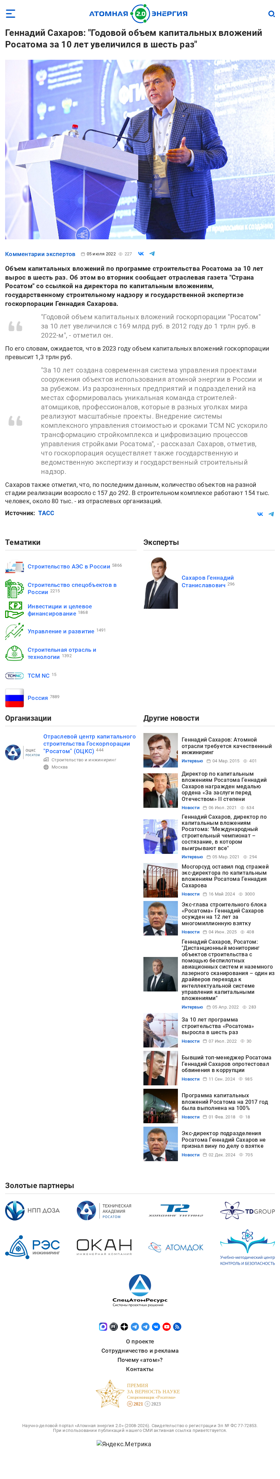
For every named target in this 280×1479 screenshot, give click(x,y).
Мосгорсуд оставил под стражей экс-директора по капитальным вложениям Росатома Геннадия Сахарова (225, 876)
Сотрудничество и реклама (140, 1350)
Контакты (140, 1369)
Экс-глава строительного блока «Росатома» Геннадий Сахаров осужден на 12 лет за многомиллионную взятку (224, 914)
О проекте (140, 1341)
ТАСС (46, 513)
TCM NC (39, 675)
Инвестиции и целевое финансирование (60, 610)
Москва (60, 767)
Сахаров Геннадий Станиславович (208, 581)
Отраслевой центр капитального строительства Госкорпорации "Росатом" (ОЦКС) (89, 744)
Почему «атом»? (140, 1359)
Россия (38, 697)
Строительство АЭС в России (69, 566)
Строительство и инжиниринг (84, 759)
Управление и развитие (61, 631)
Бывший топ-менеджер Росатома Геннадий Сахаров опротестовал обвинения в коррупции (227, 1063)
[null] (141, 253)
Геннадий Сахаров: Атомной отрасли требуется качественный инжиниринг (227, 746)
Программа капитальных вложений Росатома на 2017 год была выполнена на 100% (225, 1101)
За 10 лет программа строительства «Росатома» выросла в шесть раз (218, 1026)
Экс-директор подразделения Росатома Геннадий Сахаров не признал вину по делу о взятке (224, 1139)
